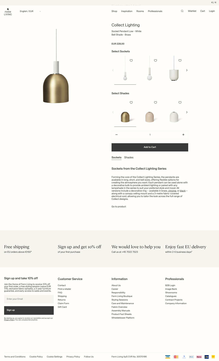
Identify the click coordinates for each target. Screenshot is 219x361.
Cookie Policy (36, 357)
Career (115, 289)
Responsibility (118, 293)
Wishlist (192, 11)
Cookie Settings (54, 357)
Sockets (116, 157)
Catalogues (170, 296)
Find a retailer (64, 289)
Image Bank (171, 289)
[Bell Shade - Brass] (125, 112)
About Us (116, 285)
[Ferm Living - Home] (8, 11)
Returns (62, 300)
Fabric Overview (119, 307)
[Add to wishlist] (131, 60)
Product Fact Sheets (122, 314)
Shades (128, 157)
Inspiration (126, 11)
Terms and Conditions (14, 357)
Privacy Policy (9, 320)
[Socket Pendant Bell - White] (174, 70)
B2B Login (170, 285)
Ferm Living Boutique (122, 296)
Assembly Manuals (121, 311)
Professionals (155, 11)
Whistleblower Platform (123, 318)
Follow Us (89, 357)
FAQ (60, 293)
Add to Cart (150, 147)
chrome (172, 191)
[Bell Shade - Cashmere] (149, 112)
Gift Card (62, 307)
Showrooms (171, 293)
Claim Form (63, 303)
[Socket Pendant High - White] (149, 70)
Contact (62, 285)
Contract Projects (173, 300)
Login (212, 11)
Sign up (11, 310)
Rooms (140, 11)
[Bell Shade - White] (174, 112)
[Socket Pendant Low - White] (125, 70)
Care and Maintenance (123, 303)
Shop (114, 11)
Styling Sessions (120, 300)
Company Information (175, 303)
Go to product (119, 207)
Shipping (62, 296)
